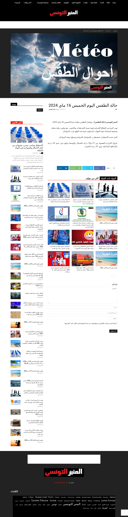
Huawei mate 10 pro (44, 497)
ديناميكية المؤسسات (43, 3)
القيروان (89, 504)
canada (78, 497)
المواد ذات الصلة (108, 178)
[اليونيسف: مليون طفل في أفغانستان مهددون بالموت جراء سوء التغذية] (59, 237)
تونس (54, 504)
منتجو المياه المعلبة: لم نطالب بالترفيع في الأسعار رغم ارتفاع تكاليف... (34, 353)
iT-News (31, 497)
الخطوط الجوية (76, 3)
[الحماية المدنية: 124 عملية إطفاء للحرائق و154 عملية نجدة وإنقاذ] (83, 258)
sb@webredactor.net (61, 482)
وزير (95, 508)
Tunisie (53, 500)
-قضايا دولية (93, 3)
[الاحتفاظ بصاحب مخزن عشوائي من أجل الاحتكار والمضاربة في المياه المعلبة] (59, 190)
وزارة (99, 508)
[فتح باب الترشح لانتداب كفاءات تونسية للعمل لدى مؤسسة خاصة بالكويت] (16, 402)
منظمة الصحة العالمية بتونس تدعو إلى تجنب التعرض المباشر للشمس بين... (33, 168)
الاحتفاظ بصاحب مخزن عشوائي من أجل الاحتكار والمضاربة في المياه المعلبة (27, 148)
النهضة (60, 504)
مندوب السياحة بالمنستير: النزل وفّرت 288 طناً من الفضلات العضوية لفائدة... (32, 343)
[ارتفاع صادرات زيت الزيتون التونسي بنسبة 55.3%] (16, 286)
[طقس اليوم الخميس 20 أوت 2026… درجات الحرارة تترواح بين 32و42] (16, 363)
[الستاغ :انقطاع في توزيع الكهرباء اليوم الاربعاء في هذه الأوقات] (59, 213)
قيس (17, 504)
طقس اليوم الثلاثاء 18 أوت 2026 (33, 440)
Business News (86, 497)
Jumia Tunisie (108, 500)
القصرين (94, 504)
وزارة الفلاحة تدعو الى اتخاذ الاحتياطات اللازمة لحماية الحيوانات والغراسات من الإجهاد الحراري (83, 225)
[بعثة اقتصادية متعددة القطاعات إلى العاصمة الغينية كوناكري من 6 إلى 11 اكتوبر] (16, 393)
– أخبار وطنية (28, 3)
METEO (84, 501)
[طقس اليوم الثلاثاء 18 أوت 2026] (16, 442)
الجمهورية (112, 504)
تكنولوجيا (66, 3)
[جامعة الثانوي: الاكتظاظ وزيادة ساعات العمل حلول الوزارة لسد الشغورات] (83, 237)
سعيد (44, 504)
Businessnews (97, 497)
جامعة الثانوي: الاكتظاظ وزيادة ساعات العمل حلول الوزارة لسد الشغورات (34, 227)
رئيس (48, 504)
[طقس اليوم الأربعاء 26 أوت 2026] (106, 213)
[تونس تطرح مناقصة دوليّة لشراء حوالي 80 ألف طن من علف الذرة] (16, 314)
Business (105, 497)
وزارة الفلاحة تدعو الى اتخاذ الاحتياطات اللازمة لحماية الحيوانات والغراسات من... (33, 197)
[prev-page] (115, 276)
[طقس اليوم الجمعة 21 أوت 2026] (16, 324)
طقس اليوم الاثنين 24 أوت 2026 (108, 268)
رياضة (114, 3)
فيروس (21, 504)
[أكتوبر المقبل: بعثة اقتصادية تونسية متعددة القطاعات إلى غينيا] (106, 190)
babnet (112, 497)
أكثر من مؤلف (92, 178)
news (78, 501)
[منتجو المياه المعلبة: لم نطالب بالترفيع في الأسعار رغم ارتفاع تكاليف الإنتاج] (16, 353)
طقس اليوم (27, 504)
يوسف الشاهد (86, 508)
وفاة (91, 508)
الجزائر (16, 501)
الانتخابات (27, 501)
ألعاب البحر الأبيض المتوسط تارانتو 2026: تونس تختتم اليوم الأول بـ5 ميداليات (60, 270)
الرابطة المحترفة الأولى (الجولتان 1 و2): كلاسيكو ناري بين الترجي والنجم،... (33, 275)
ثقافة (108, 3)
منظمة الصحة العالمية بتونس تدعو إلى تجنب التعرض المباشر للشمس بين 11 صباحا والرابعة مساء (83, 201)
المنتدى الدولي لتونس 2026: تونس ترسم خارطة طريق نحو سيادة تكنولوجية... (33, 382)
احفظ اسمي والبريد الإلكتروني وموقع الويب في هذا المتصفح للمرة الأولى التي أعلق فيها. (90, 323)
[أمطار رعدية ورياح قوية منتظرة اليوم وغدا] (16, 295)
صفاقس (34, 504)
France (57, 497)
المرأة (84, 504)
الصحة (102, 3)
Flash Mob (63, 497)
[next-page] (112, 276)
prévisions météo (69, 501)
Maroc (90, 501)
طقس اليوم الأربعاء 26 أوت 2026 (108, 223)
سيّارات (85, 3)
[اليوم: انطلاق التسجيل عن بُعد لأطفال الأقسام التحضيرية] (16, 422)
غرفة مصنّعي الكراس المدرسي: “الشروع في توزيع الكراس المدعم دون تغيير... (33, 432)
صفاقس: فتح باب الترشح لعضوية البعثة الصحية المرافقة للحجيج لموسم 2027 (33, 412)
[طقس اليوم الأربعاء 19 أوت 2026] (16, 373)
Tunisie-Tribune (39, 500)
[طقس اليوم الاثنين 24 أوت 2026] (106, 258)
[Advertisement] (64, 459)
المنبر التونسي (52, 109)
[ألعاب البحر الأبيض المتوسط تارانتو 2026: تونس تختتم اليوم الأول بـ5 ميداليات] (59, 258)
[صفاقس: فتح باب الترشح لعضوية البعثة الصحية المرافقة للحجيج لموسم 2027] (16, 412)
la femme (97, 501)
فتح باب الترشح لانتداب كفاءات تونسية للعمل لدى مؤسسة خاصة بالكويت (33, 402)
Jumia (25, 497)
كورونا (105, 508)
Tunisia (60, 501)
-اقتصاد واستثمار (56, 3)
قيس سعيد (112, 508)
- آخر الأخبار (108, 31)
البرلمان (22, 501)
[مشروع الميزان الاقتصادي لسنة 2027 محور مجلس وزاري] (16, 334)
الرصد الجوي (105, 504)
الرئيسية (17, 3)
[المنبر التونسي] (64, 13)
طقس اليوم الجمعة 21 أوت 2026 (33, 322)
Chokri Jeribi (71, 497)
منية (40, 153)
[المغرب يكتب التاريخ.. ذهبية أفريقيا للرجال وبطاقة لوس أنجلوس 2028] (106, 237)
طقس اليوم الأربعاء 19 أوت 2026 (33, 371)
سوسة (39, 504)
